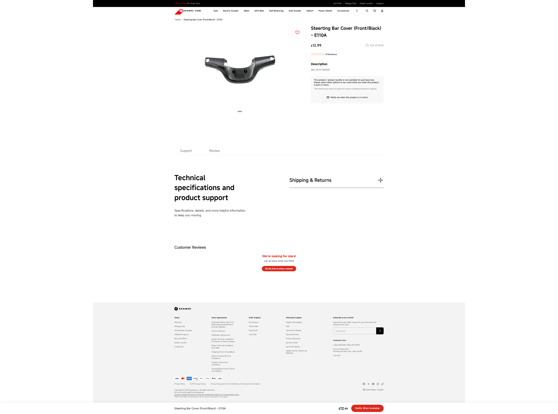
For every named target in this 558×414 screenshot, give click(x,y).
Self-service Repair (293, 330)
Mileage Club (350, 3)
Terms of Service (218, 331)
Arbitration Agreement (221, 335)
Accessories (343, 10)
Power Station (325, 10)
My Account (253, 322)
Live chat (336, 355)
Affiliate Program (181, 334)
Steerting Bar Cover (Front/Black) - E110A (203, 19)
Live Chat (337, 3)
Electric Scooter (231, 10)
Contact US (178, 346)
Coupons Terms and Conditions (220, 363)
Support (380, 3)
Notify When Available (367, 408)
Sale (216, 10)
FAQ (287, 326)
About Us (178, 322)
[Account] (382, 10)
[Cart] (374, 10)
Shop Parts (253, 330)
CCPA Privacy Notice (198, 384)
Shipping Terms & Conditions (223, 352)
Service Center (292, 342)
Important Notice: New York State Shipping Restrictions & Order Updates (223, 324)
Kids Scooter (295, 10)
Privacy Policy (179, 384)
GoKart (309, 10)
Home (177, 19)
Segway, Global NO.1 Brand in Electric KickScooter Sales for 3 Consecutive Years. (206, 394)
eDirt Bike (259, 10)
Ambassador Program (183, 330)
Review (214, 151)
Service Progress (293, 346)
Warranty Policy (292, 334)
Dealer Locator (366, 3)
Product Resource (293, 338)
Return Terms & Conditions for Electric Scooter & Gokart (223, 340)
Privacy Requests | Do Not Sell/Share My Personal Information (235, 384)
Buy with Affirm (180, 338)
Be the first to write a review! (279, 268)
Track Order (253, 326)
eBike (246, 10)
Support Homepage (294, 322)
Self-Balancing (276, 10)
